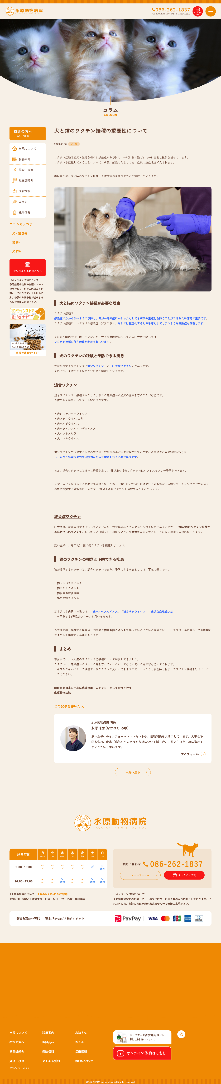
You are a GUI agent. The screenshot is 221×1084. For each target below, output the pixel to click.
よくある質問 (51, 1061)
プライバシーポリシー (20, 1068)
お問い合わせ (84, 1061)
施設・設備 (26, 170)
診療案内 (24, 159)
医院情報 (24, 191)
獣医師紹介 (26, 180)
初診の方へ (16, 1042)
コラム (23, 201)
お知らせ (81, 1032)
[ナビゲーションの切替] (210, 11)
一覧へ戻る (133, 772)
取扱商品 (48, 1042)
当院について (27, 148)
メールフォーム (140, 875)
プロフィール (190, 754)
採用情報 (24, 212)
